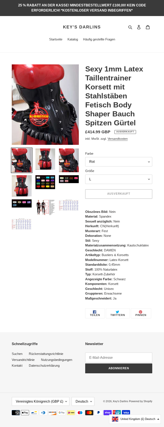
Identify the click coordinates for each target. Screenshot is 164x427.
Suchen (17, 354)
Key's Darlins (82, 27)
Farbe (89, 153)
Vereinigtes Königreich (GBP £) (39, 401)
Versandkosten (118, 138)
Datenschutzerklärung (44, 365)
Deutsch (82, 401)
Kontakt (17, 365)
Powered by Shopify (140, 401)
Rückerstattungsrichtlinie (46, 354)
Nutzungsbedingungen (56, 360)
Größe (89, 171)
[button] (135, 419)
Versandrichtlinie (23, 360)
